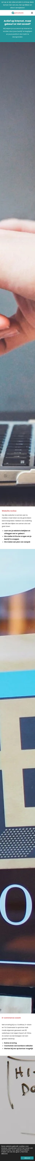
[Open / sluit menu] (32, 13)
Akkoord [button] (27, 1158)
